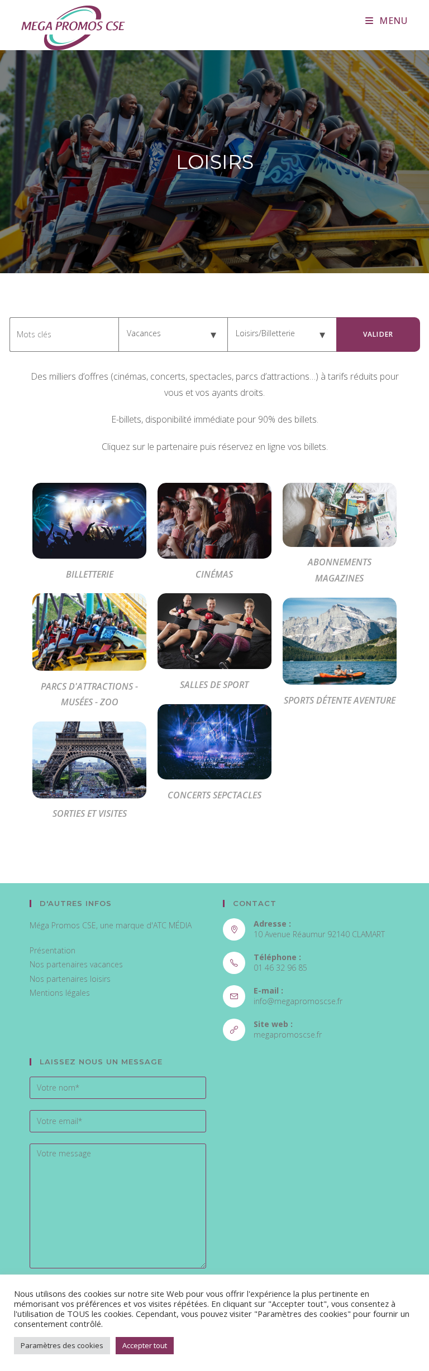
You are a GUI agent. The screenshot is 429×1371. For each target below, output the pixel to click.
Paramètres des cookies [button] (62, 1345)
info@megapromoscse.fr (298, 1001)
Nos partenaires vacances (76, 964)
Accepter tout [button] (144, 1345)
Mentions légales (60, 992)
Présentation (52, 950)
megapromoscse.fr (288, 1034)
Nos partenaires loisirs (70, 978)
